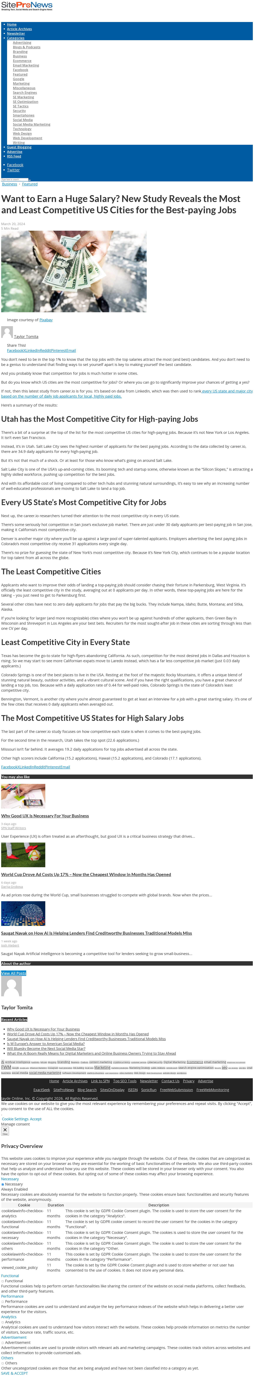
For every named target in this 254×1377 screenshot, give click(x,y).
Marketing (21, 83)
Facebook (20, 69)
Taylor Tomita (26, 336)
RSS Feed (14, 156)
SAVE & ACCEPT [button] (14, 1373)
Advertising (22, 42)
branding (63, 1062)
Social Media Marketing (31, 124)
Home (12, 24)
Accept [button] (36, 1119)
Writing (19, 142)
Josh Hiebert (10, 945)
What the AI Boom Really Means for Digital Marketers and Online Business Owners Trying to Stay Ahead (91, 1053)
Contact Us (170, 1080)
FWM (6, 1067)
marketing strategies (119, 1068)
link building (78, 1067)
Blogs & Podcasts (26, 47)
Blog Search (87, 1089)
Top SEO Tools (125, 1080)
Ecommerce (22, 60)
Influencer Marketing (38, 1068)
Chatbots (84, 1062)
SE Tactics (21, 106)
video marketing (126, 1073)
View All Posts (13, 973)
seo (224, 1067)
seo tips (242, 1068)
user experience (111, 1073)
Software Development (74, 1072)
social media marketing (45, 1072)
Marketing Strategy (139, 1067)
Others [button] (7, 1357)
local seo (89, 1067)
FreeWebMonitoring (213, 1089)
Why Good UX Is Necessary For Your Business (45, 815)
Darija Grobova (12, 887)
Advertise (14, 151)
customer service (138, 1062)
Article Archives (19, 29)
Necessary (14, 1184)
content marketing (100, 1062)
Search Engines (25, 92)
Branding (20, 51)
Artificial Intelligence (17, 1062)
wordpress (182, 1073)
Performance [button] (12, 1296)
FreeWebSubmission (176, 1089)
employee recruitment (236, 1062)
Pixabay (46, 319)
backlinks (35, 1062)
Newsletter (16, 33)
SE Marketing (23, 97)
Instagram (53, 1067)
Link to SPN (100, 1080)
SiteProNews (64, 1089)
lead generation (65, 1068)
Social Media (23, 119)
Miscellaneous (24, 88)
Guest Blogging (19, 147)
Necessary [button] (10, 1179)
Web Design (22, 133)
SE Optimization (25, 101)
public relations (158, 1067)
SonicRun (149, 1089)
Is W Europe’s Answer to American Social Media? (46, 1043)
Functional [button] (10, 1275)
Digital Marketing (174, 1062)
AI (2, 1061)
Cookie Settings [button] (15, 1119)
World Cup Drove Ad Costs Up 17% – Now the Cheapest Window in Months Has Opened (86, 874)
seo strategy (233, 1068)
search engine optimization (196, 1067)
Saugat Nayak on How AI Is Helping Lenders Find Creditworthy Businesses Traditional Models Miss (96, 933)
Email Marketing (26, 65)
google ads (24, 1068)
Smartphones (23, 115)
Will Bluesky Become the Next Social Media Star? (46, 1048)
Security (19, 110)
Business (20, 56)
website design (169, 1073)
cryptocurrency (121, 1062)
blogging (52, 1062)
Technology (22, 129)
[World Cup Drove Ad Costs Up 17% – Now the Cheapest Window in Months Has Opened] (23, 865)
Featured (20, 74)
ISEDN (133, 1089)
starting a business (95, 1073)
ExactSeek (42, 1089)
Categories (15, 38)
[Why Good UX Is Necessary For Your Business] (23, 807)
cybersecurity (155, 1062)
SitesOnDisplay (112, 1089)
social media (20, 1072)
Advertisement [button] (14, 1337)
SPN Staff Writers (13, 828)
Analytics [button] (8, 1316)
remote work (171, 1068)
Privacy (188, 1080)
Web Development (27, 138)
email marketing (215, 1062)
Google (18, 79)
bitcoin (43, 1062)
